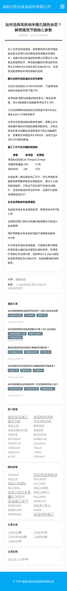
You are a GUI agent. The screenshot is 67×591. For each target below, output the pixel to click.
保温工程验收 (40, 496)
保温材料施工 (44, 514)
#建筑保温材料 (31, 352)
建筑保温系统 (40, 434)
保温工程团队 (17, 483)
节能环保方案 (14, 443)
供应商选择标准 (45, 474)
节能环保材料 (39, 456)
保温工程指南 (40, 483)
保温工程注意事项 (19, 492)
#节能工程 (45, 352)
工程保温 (13, 532)
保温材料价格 (14, 514)
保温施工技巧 (14, 452)
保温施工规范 (15, 509)
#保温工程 (13, 370)
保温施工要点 (42, 505)
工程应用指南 (15, 536)
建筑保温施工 (18, 417)
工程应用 (38, 532)
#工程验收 (29, 315)
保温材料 (38, 430)
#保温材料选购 (15, 315)
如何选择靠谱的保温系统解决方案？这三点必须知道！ (32, 329)
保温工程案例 (41, 487)
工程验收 (38, 452)
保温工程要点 (41, 492)
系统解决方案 (40, 438)
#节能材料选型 (15, 337)
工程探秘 (38, 536)
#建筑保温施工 (35, 333)
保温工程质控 (16, 496)
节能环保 (13, 434)
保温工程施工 (14, 487)
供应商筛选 (13, 474)
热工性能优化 (40, 443)
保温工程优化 (40, 478)
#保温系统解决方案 (17, 333)
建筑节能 (14, 421)
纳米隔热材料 (15, 288)
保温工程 (13, 426)
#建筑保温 (26, 370)
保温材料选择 (43, 417)
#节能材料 (38, 370)
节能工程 (38, 447)
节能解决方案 (14, 447)
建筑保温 (39, 425)
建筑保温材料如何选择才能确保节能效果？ (28, 347)
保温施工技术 (40, 500)
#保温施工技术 (15, 352)
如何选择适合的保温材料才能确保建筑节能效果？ (32, 365)
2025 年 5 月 (15, 559)
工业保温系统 (23, 284)
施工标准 (11, 456)
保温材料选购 (42, 421)
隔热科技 (21, 279)
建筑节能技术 (38, 284)
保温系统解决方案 (18, 430)
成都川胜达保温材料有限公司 (38, 581)
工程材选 (13, 541)
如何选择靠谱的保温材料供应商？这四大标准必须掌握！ (33, 310)
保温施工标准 (14, 505)
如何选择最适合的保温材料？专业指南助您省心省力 (33, 384)
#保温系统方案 (31, 388)
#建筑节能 (42, 315)
